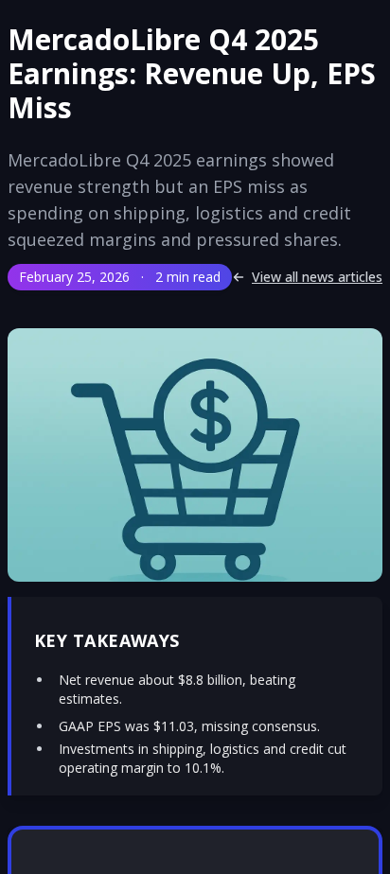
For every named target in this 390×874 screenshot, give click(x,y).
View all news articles (317, 277)
